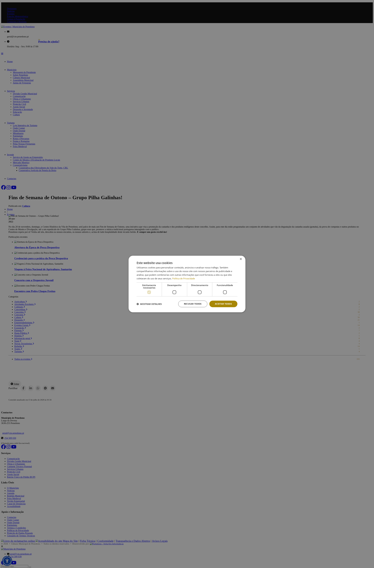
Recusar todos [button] (193, 303)
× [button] (241, 259)
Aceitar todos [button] (223, 303)
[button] (149, 304)
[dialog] (187, 284)
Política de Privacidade (183, 278)
